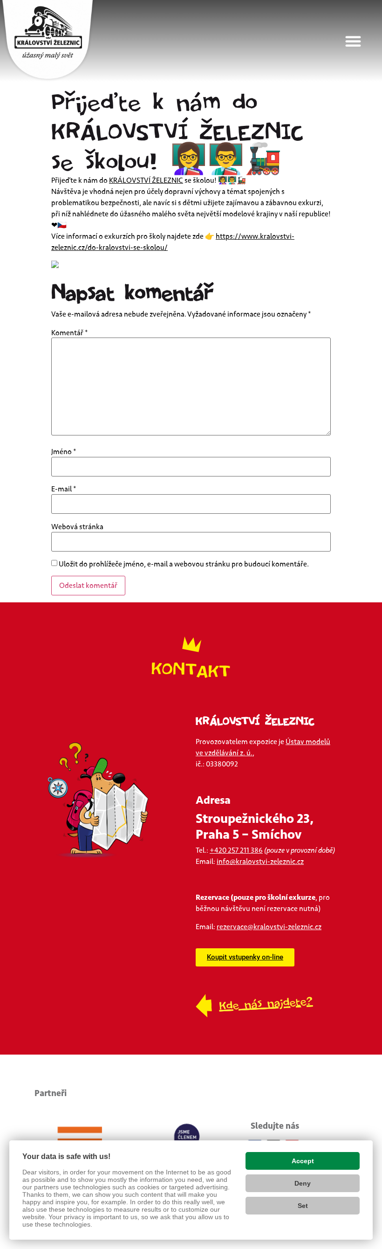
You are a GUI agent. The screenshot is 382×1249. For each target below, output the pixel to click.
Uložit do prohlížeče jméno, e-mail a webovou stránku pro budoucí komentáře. (184, 564)
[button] (359, 41)
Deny (302, 1183)
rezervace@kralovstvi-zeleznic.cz (269, 927)
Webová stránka (77, 527)
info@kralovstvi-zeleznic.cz (260, 861)
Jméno (63, 451)
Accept (303, 1161)
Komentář (69, 333)
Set (303, 1205)
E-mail (63, 489)
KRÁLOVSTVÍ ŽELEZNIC (146, 180)
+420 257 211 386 (236, 850)
